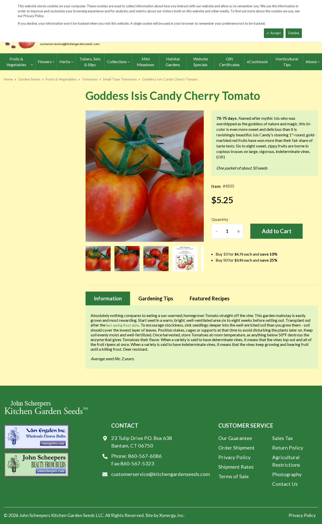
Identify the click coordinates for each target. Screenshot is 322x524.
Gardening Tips (155, 298)
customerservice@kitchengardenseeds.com (70, 44)
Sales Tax (282, 438)
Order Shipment (236, 448)
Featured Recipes (209, 298)
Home (8, 79)
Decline (293, 33)
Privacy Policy (234, 457)
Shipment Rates (236, 467)
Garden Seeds (29, 79)
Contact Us (285, 484)
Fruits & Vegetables (61, 79)
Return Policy (287, 448)
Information (108, 298)
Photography (287, 474)
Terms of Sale (233, 476)
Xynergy (167, 515)
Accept (275, 33)
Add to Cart (276, 231)
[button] (96, 176)
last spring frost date (122, 325)
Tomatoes (90, 79)
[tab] (108, 298)
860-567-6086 (145, 456)
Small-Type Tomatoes (120, 79)
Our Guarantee (235, 438)
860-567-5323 (137, 463)
